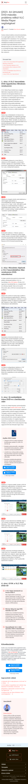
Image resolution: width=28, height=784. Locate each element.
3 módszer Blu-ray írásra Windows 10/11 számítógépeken (12, 693)
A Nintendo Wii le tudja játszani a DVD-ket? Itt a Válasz (13, 682)
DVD (2, 30)
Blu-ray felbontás (13, 652)
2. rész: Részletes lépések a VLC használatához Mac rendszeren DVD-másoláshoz (12, 67)
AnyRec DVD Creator (16, 407)
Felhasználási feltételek (7, 779)
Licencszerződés (14, 781)
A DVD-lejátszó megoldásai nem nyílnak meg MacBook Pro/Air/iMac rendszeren (13, 685)
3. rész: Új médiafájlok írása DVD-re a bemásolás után (12, 71)
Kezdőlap (9, 745)
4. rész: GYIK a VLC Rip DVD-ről (11, 74)
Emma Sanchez (17, 29)
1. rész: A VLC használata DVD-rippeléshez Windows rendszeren (13, 62)
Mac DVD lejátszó (13, 282)
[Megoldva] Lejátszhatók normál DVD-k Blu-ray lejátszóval (13, 689)
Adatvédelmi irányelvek (20, 779)
